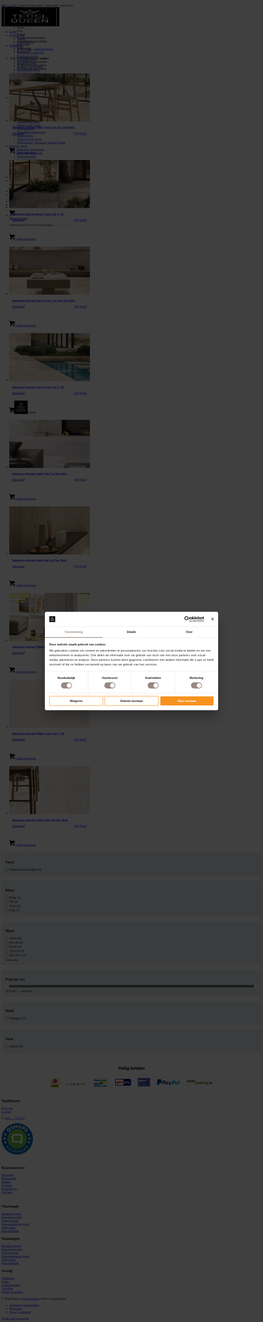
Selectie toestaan (131, 701)
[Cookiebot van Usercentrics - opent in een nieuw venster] (187, 619)
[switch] (109, 685)
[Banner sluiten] (212, 619)
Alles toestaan (186, 701)
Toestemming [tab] (73, 631)
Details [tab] (131, 631)
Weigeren (76, 701)
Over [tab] (189, 631)
